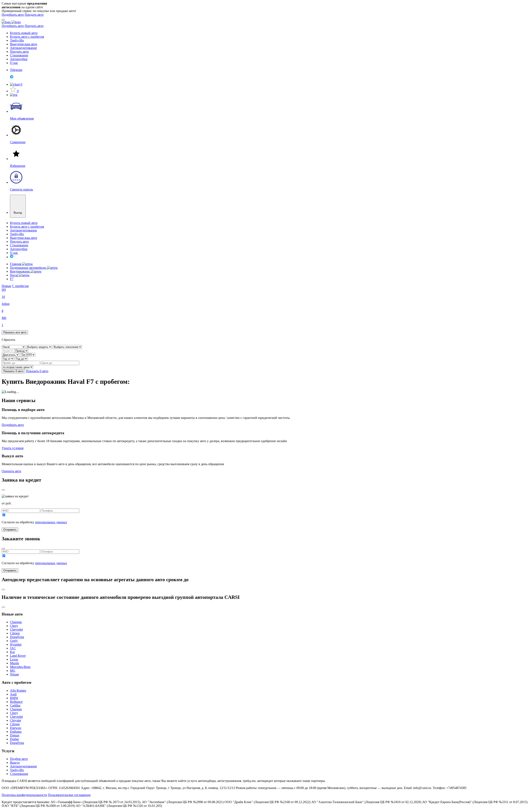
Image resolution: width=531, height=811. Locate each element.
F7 (11, 279)
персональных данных (51, 522)
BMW (14, 698)
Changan (16, 622)
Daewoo (15, 728)
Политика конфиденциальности (24, 795)
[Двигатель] (11, 354)
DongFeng (17, 637)
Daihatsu (16, 731)
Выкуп (15, 762)
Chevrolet (16, 629)
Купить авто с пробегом (27, 36)
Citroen (15, 633)
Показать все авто (14, 332)
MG (12, 670)
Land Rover (18, 655)
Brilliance (16, 701)
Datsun (14, 735)
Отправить (10, 529)
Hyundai (15, 644)
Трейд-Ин (17, 40)
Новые (6, 286)
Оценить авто (11, 471)
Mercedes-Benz (20, 667)
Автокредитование (23, 48)
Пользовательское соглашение (69, 795)
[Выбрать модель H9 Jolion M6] (39, 347)
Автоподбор (18, 59)
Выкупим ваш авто (23, 44)
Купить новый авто (24, 33)
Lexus (14, 659)
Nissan (14, 674)
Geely (14, 640)
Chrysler (15, 720)
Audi (13, 694)
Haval (14, 275)
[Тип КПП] (27, 354)
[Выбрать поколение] (67, 347)
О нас (14, 63)
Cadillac (15, 705)
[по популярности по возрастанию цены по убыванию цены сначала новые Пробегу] (17, 367)
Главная (16, 264)
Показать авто (13, 371)
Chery (14, 626)
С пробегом (20, 286)
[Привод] (21, 350)
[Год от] (8, 358)
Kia (12, 652)
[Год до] (21, 358)
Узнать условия (12, 448)
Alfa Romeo (18, 690)
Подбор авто (19, 759)
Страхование (19, 55)
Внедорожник (20, 271)
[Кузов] (8, 350)
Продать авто (34, 14)
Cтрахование (19, 774)
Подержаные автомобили (28, 267)
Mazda (14, 663)
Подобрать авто (13, 14)
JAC (13, 648)
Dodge (14, 739)
